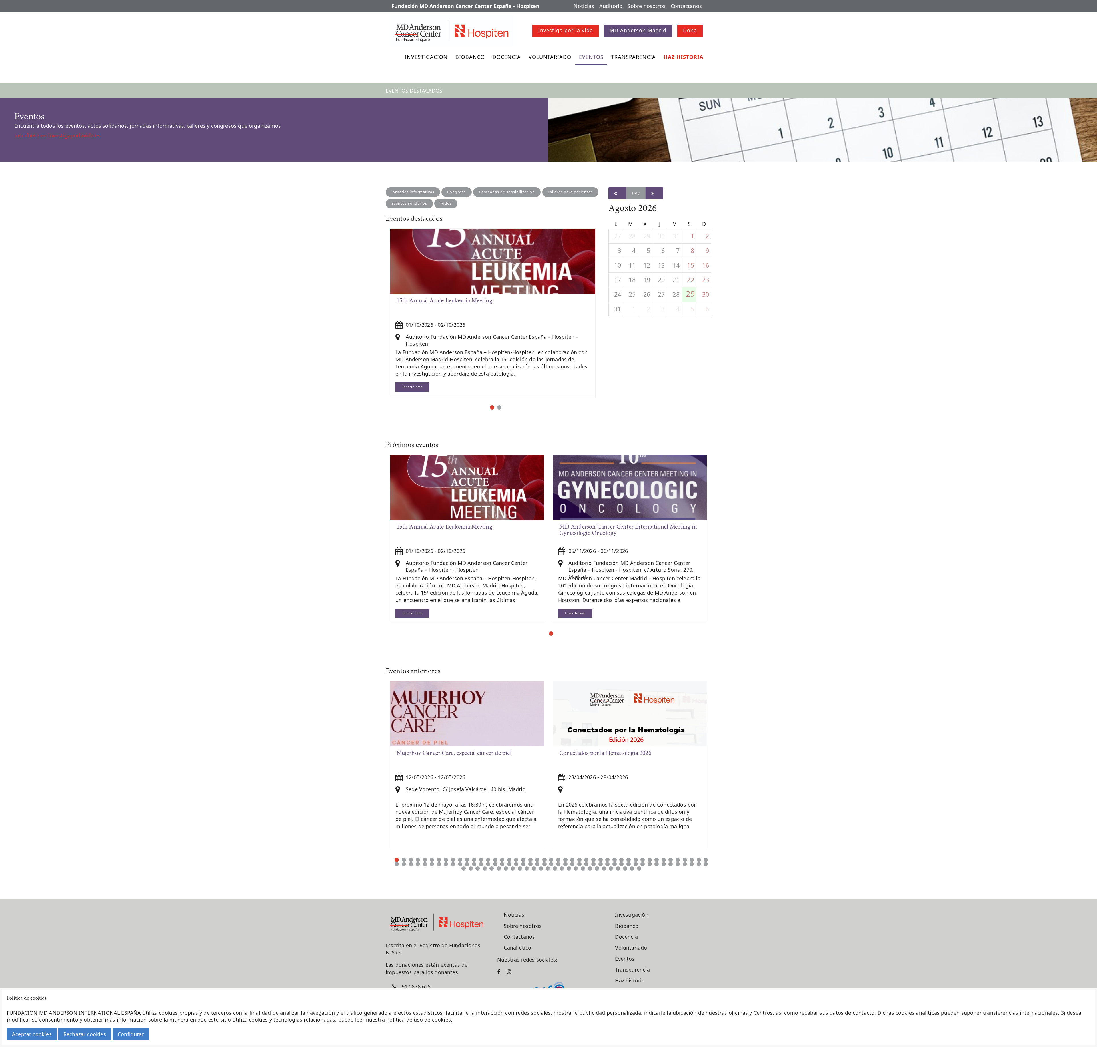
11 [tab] (467, 860)
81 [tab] (642, 864)
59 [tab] (488, 864)
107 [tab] (576, 868)
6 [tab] (432, 860)
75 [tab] (600, 864)
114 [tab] (625, 868)
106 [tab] (569, 868)
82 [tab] (650, 864)
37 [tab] (650, 860)
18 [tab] (516, 860)
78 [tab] (621, 864)
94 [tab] (485, 868)
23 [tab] (551, 860)
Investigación (631, 914)
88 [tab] (692, 864)
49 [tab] (418, 864)
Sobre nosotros (647, 6)
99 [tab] (520, 868)
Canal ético (517, 947)
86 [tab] (678, 864)
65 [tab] (530, 864)
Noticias (584, 6)
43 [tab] (692, 860)
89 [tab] (699, 864)
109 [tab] (590, 868)
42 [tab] (685, 860)
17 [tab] (509, 860)
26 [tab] (572, 860)
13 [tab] (481, 860)
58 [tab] (481, 864)
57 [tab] (474, 864)
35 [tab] (636, 860)
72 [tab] (579, 864)
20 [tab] (530, 860)
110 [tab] (597, 868)
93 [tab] (477, 868)
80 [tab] (636, 864)
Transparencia (633, 56)
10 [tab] (460, 860)
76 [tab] (607, 864)
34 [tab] (628, 860)
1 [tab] (492, 407)
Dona (690, 30)
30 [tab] (600, 860)
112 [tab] (611, 868)
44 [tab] (699, 860)
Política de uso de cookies (418, 1019)
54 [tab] (453, 864)
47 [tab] (404, 864)
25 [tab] (565, 860)
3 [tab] (411, 860)
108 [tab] (583, 868)
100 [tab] (527, 868)
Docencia (507, 56)
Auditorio (611, 6)
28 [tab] (586, 860)
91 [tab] (463, 868)
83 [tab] (656, 864)
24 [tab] (558, 860)
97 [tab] (506, 868)
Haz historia (683, 56)
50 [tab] (425, 864)
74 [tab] (593, 864)
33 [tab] (621, 860)
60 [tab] (495, 864)
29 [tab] (593, 860)
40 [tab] (670, 860)
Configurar (131, 1034)
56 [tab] (467, 864)
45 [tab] (706, 860)
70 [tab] (565, 864)
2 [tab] (499, 407)
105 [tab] (562, 868)
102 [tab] (541, 868)
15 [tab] (495, 860)
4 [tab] (418, 860)
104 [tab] (555, 868)
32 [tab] (614, 860)
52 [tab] (439, 864)
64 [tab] (523, 864)
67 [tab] (544, 864)
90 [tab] (706, 864)
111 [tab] (604, 868)
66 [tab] (537, 864)
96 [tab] (499, 868)
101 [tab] (534, 868)
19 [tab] (523, 860)
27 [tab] (579, 860)
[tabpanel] (493, 313)
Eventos (591, 56)
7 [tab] (439, 860)
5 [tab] (425, 860)
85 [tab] (670, 864)
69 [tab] (558, 864)
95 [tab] (491, 868)
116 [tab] (639, 868)
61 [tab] (502, 864)
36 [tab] (642, 860)
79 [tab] (628, 864)
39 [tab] (664, 860)
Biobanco (470, 56)
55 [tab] (460, 864)
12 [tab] (474, 860)
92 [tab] (471, 868)
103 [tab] (548, 868)
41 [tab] (678, 860)
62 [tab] (509, 864)
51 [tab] (432, 864)
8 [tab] (446, 860)
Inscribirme (412, 387)
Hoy (636, 193)
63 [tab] (516, 864)
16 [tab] (502, 860)
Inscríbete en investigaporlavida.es (57, 135)
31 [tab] (607, 860)
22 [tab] (544, 860)
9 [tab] (453, 860)
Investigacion (426, 56)
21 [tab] (537, 860)
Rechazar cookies (84, 1034)
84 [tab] (664, 864)
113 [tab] (618, 868)
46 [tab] (397, 864)
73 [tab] (586, 864)
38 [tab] (656, 860)
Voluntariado (550, 56)
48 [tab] (411, 864)
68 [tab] (551, 864)
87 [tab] (685, 864)
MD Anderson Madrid (638, 30)
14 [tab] (488, 860)
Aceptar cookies (32, 1034)
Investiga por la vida (565, 30)
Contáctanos (686, 6)
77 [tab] (614, 864)
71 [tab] (572, 864)
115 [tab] (632, 868)
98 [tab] (513, 868)
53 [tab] (446, 864)
